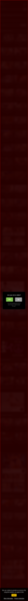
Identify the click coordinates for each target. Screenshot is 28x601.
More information (8, 598)
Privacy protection (19, 598)
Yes (9, 299)
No (18, 299)
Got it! (14, 595)
